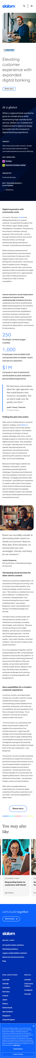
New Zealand (7, 1011)
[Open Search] (24, 6)
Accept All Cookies (18, 1054)
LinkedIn (27, 979)
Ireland (5, 995)
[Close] (33, 1026)
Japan (4, 999)
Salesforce (24, 425)
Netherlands (7, 1007)
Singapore (6, 1015)
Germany (6, 991)
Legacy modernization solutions (14, 953)
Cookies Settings (18, 1048)
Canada (5, 983)
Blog (4, 961)
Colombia (6, 987)
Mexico (5, 1003)
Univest (21, 217)
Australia (6, 979)
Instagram (28, 990)
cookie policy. (16, 1045)
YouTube (27, 994)
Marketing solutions (10, 949)
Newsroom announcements (13, 957)
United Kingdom (8, 1019)
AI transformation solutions (13, 945)
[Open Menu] (32, 6)
